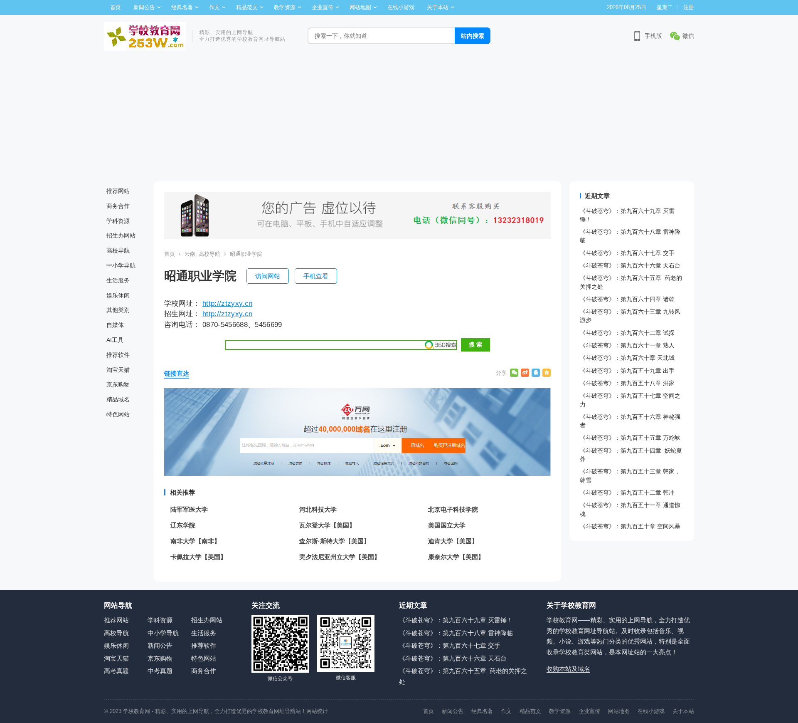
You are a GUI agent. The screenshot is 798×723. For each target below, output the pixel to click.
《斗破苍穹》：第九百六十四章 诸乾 (627, 299)
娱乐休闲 (118, 295)
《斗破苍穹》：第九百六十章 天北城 (627, 357)
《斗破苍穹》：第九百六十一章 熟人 (627, 345)
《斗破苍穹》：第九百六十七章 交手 (627, 253)
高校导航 (118, 250)
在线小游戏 (400, 7)
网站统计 (317, 711)
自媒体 (115, 325)
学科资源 (118, 221)
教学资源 (285, 7)
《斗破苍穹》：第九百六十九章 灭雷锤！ (456, 620)
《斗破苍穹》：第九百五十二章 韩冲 (627, 492)
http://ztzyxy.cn (227, 303)
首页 (115, 7)
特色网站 (118, 414)
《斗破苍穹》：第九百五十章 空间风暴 (630, 526)
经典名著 (182, 7)
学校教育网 (136, 711)
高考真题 (116, 670)
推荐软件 (118, 355)
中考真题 (160, 670)
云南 (190, 254)
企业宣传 (322, 7)
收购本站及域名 (568, 668)
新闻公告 (144, 7)
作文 (214, 7)
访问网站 (267, 276)
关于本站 (437, 7)
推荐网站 (118, 191)
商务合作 (118, 206)
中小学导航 (120, 265)
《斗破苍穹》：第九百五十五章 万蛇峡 (630, 437)
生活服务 (118, 280)
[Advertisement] (399, 119)
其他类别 (118, 310)
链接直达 (176, 373)
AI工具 (114, 340)
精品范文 (247, 7)
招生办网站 (120, 235)
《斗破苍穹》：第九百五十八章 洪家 (627, 383)
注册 (688, 7)
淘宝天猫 (118, 369)
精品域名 (118, 399)
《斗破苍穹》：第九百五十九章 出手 (627, 370)
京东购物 (118, 384)
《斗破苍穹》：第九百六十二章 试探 (627, 332)
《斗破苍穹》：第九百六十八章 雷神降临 (456, 632)
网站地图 (360, 7)
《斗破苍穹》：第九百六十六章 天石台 (630, 265)
